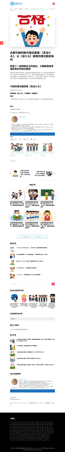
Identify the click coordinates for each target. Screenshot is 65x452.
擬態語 (40, 432)
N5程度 (43, 423)
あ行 (12, 426)
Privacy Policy (38, 450)
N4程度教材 (36, 423)
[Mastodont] (18, 134)
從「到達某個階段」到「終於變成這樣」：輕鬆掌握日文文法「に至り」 (32, 254)
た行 (26, 426)
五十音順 (23, 429)
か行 (17, 426)
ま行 (40, 426)
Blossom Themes (49, 448)
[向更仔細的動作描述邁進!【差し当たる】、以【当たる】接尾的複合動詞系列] (32, 147)
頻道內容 (46, 438)
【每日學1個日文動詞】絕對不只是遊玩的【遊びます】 (28, 358)
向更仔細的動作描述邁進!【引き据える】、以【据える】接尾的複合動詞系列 (32, 225)
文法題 (17, 435)
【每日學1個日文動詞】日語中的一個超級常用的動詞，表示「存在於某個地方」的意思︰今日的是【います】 (35, 340)
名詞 (12, 432)
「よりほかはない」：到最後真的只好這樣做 (26, 268)
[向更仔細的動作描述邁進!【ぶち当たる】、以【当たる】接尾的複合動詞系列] (48, 147)
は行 (35, 426)
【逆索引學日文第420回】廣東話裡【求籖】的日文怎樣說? (24, 305)
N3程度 (24, 423)
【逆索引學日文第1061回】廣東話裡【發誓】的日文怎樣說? (43, 305)
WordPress (25, 450)
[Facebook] (14, 134)
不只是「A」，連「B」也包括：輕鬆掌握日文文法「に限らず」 (30, 261)
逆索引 (34, 438)
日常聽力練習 (24, 435)
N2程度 (11, 50)
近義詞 (29, 438)
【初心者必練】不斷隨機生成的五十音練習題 (26, 345)
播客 (35, 432)
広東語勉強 (18, 432)
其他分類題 (30, 429)
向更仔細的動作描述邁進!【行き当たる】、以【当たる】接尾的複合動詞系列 (17, 153)
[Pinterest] (13, 134)
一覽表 (17, 429)
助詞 (40, 429)
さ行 (21, 426)
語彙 (18, 438)
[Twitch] (16, 134)
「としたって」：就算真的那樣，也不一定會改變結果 (28, 274)
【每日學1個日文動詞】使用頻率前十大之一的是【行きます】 (30, 352)
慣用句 (30, 432)
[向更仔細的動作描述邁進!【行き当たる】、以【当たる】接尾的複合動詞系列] (17, 147)
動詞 (45, 429)
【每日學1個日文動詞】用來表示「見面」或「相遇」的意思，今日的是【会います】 (35, 364)
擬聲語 (45, 432)
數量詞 (51, 432)
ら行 (50, 426)
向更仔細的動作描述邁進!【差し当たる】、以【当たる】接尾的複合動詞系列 (32, 153)
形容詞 (24, 432)
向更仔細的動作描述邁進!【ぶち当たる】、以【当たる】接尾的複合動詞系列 (47, 153)
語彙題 (23, 438)
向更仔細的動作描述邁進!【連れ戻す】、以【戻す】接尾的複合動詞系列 (14, 305)
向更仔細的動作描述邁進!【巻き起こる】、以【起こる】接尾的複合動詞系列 (47, 225)
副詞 (35, 429)
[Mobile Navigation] (53, 3)
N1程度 (12, 423)
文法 (12, 435)
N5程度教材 (50, 423)
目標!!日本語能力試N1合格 (22, 448)
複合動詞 (15, 50)
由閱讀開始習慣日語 (44, 435)
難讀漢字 (40, 438)
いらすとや (25, 403)
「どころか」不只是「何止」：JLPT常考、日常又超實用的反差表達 (31, 247)
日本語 (30, 435)
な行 (31, 426)
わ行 (12, 429)
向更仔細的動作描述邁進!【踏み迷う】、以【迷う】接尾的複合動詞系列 (17, 224)
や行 (45, 426)
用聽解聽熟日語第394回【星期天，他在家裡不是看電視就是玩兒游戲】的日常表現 (33, 306)
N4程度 (30, 423)
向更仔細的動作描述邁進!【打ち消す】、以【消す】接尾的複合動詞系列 (17, 203)
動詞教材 (50, 429)
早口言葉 (36, 435)
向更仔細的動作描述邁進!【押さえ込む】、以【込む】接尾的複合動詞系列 (47, 204)
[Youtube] (11, 134)
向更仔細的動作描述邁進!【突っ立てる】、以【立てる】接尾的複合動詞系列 (32, 204)
